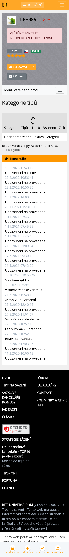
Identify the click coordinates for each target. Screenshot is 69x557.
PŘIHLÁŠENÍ (34, 5)
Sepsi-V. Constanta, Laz (22, 319)
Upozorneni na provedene (25, 172)
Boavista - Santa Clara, (22, 338)
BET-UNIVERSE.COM (17, 505)
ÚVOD (6, 378)
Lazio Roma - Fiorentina (23, 329)
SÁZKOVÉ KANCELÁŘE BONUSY (11, 397)
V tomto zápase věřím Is (23, 290)
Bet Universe (11, 146)
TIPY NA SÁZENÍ (14, 385)
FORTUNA (9, 480)
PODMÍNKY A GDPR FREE (52, 402)
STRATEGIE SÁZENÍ (16, 439)
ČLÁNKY (8, 417)
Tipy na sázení (33, 146)
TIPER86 (53, 146)
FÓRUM (42, 378)
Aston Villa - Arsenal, (21, 300)
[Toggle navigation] (62, 4)
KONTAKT (44, 392)
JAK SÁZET (9, 409)
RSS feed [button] (18, 76)
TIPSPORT (9, 473)
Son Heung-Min (17, 280)
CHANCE (8, 488)
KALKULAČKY (46, 385)
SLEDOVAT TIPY (23, 67)
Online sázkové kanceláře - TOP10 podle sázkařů (16, 451)
